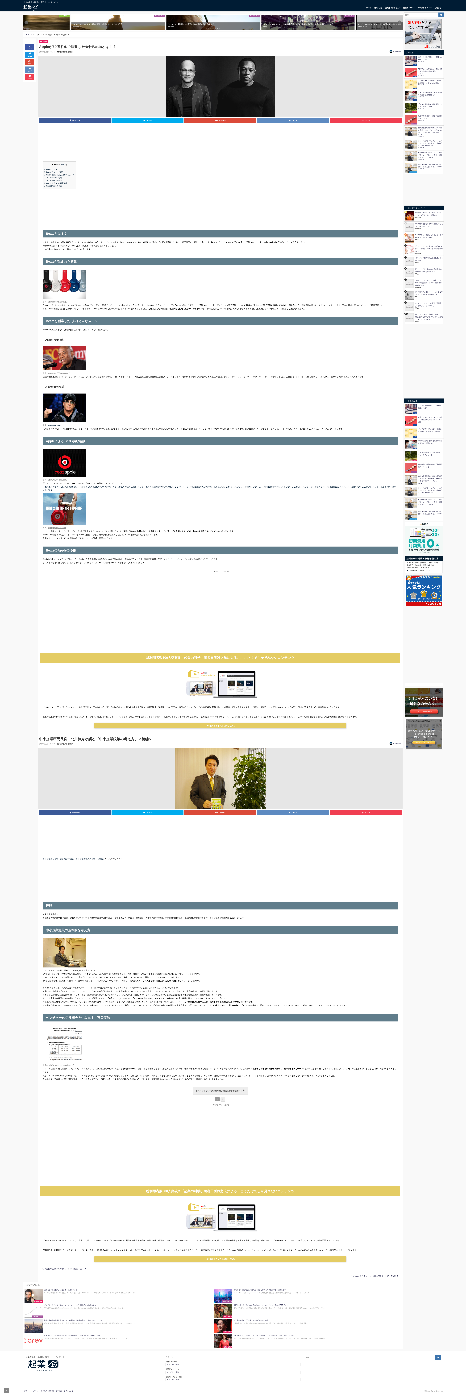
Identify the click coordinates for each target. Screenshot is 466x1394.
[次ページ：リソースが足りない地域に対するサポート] (220, 1094)
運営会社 (51, 1391)
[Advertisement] (220, 143)
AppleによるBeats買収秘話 (55, 183)
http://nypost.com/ (55, 425)
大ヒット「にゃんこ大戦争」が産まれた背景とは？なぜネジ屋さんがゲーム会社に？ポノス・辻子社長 (429, 317)
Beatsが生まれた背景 (53, 172)
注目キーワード (409, 8)
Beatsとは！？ (50, 169)
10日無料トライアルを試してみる (220, 726)
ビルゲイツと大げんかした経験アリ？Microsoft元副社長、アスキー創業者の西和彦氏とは (428, 282)
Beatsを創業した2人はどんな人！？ (59, 175)
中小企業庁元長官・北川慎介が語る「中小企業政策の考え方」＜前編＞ (74, 859)
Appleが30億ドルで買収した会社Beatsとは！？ (65, 1269)
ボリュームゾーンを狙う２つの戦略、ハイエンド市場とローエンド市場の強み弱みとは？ (429, 248)
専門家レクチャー (425, 8)
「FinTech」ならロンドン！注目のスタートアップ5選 (372, 1276)
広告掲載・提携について (64, 1391)
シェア (30, 48)
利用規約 (44, 1391)
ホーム (368, 8)
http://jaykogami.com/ (57, 528)
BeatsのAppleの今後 (53, 186)
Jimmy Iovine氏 (54, 180)
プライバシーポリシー (32, 1391)
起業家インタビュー (393, 8)
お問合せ (437, 8)
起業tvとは (378, 8)
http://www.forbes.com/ (57, 480)
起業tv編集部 (397, 51)
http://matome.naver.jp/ (57, 302)
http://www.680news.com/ (58, 373)
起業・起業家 (43, 41)
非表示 (63, 164)
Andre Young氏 (54, 177)
